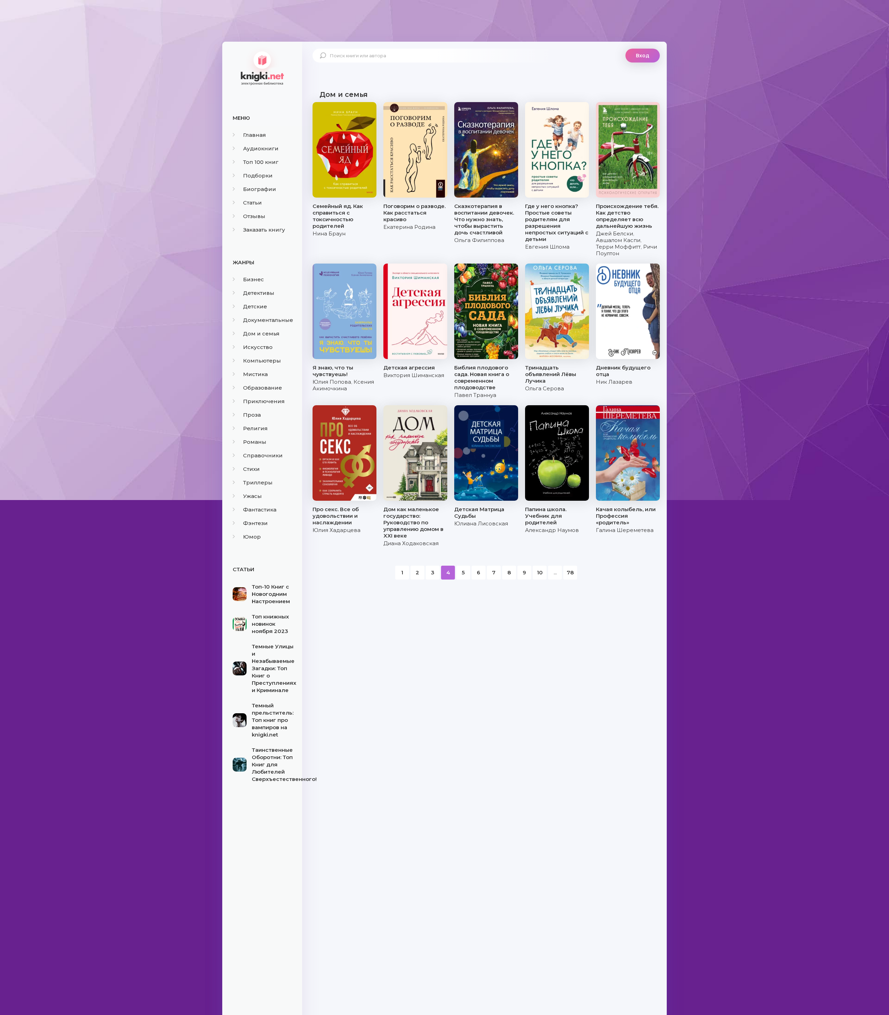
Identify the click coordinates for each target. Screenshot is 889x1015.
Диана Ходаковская (411, 543)
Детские (255, 306)
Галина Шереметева (625, 530)
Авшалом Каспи (618, 240)
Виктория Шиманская (413, 375)
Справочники (263, 455)
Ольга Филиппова (479, 240)
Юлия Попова (332, 381)
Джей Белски (614, 233)
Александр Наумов (552, 530)
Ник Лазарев (614, 381)
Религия (255, 428)
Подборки (258, 175)
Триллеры (258, 482)
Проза (252, 414)
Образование (262, 387)
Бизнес (253, 279)
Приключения (264, 401)
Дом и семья (261, 333)
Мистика (255, 374)
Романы (254, 442)
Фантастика (259, 509)
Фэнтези (255, 523)
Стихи (251, 469)
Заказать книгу (264, 229)
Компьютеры (262, 360)
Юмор (252, 536)
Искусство (258, 347)
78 (570, 572)
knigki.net (262, 68)
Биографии (259, 189)
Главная (254, 135)
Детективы (258, 293)
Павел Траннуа (475, 395)
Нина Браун (329, 233)
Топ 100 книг (261, 162)
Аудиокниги (261, 148)
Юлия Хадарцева (336, 530)
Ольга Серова (544, 388)
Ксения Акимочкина (343, 385)
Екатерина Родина (409, 227)
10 (540, 572)
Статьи (252, 202)
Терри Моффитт (618, 246)
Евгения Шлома (547, 246)
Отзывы (254, 216)
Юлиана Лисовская (481, 523)
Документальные (268, 320)
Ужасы (252, 496)
